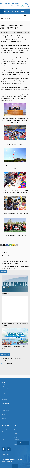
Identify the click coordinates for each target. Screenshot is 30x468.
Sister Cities (4, 433)
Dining (15, 429)
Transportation (17, 439)
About (3, 382)
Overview (4, 384)
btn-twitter (28, 11)
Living (1, 18)
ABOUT (5, 11)
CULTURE (21, 11)
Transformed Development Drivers (12, 358)
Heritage (4, 418)
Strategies (4, 439)
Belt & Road (4, 431)
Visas (15, 436)
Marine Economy (7, 363)
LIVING (18, 15)
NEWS (9, 11)
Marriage (16, 442)
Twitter (9, 449)
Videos (3, 389)
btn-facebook (24, 11)
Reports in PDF (5, 399)
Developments (5, 354)
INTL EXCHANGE (4, 15)
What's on (4, 416)
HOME (2, 11)
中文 (22, 15)
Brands (4, 437)
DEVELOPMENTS (15, 11)
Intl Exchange (5, 425)
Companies (4, 441)
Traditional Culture (6, 420)
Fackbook (4, 449)
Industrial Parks (5, 429)
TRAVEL (14, 15)
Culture (4, 414)
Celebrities (4, 421)
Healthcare (16, 437)
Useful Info (16, 444)
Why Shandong (5, 428)
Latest (3, 396)
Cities (3, 386)
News (3, 393)
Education (7, 18)
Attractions (16, 428)
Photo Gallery (5, 388)
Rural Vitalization (7, 361)
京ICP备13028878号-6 (7, 461)
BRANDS (10, 15)
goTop (15, 466)
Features (3, 271)
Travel (16, 425)
